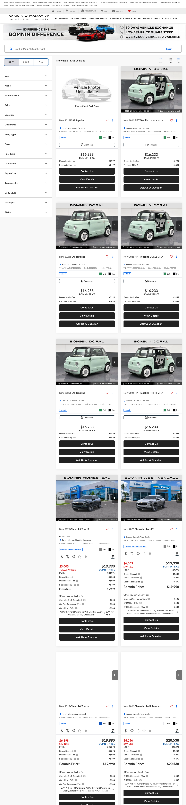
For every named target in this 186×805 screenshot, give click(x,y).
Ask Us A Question (87, 187)
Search (169, 49)
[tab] (26, 62)
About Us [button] (158, 18)
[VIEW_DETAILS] (87, 89)
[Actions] (112, 120)
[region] (87, 162)
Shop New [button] (63, 18)
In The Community (143, 18)
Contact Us (171, 18)
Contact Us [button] (87, 171)
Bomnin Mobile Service (121, 18)
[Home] (56, 18)
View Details (87, 179)
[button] (179, 89)
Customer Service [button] (98, 18)
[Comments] (113, 557)
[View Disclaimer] (85, 557)
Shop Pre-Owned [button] (78, 18)
